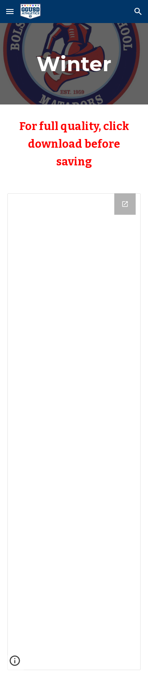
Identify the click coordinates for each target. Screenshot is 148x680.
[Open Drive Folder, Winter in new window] (125, 204)
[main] (74, 63)
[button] (10, 11)
